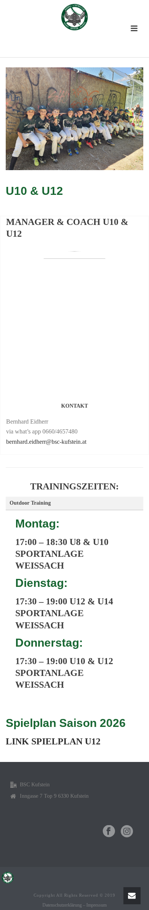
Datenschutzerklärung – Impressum (74, 905)
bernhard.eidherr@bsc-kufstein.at (46, 441)
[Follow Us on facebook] (109, 831)
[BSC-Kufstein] (74, 17)
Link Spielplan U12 (53, 741)
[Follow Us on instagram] (127, 831)
